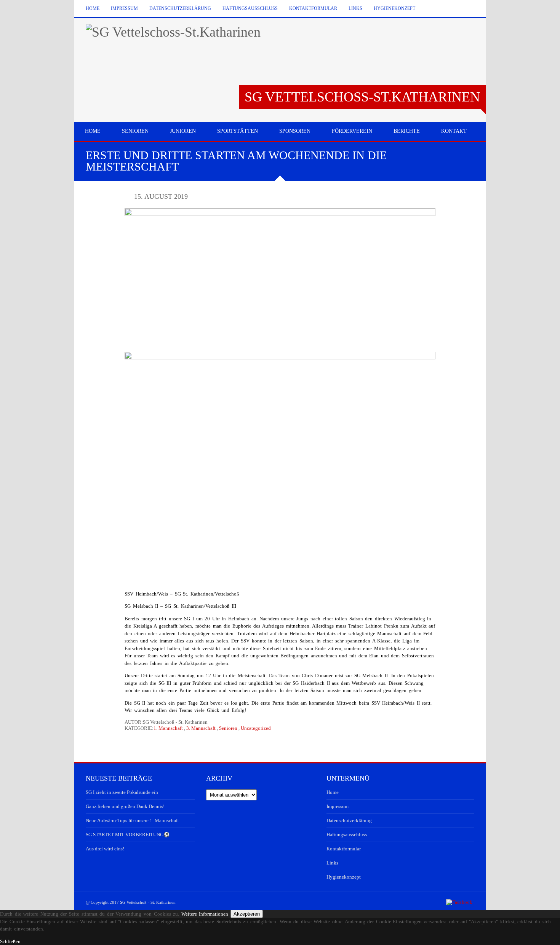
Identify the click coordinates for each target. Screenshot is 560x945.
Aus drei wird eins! (105, 849)
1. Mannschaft (168, 728)
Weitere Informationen (205, 914)
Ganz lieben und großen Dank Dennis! (125, 806)
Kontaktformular (313, 8)
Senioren (228, 728)
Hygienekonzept (394, 8)
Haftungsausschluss (250, 8)
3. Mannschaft (201, 728)
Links (355, 8)
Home (92, 8)
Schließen (10, 941)
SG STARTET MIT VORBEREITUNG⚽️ (128, 834)
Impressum (124, 8)
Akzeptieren (247, 914)
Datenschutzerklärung (180, 8)
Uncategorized (256, 728)
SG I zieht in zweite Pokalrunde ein (122, 792)
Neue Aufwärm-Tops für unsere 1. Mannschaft (132, 820)
